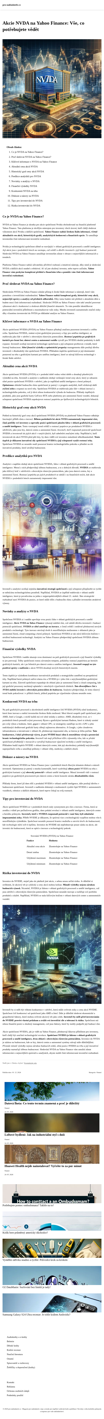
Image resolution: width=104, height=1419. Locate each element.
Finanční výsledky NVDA (24, 186)
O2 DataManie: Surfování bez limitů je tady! (27, 1287)
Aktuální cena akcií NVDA (24, 166)
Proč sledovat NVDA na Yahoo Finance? (31, 157)
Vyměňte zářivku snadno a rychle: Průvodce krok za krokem (35, 1259)
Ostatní (99, 1072)
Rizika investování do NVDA (25, 205)
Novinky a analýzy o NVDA (25, 181)
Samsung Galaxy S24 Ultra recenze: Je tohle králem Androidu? (36, 1314)
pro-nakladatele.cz (12, 5)
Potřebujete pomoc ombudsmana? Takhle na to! (28, 1205)
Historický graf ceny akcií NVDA (27, 171)
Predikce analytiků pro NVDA (26, 176)
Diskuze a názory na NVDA (25, 196)
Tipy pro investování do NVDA (27, 200)
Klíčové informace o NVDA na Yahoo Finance (34, 161)
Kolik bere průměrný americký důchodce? (25, 1232)
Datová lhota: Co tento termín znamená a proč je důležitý (42, 1103)
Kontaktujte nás (30, 1063)
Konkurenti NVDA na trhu (24, 191)
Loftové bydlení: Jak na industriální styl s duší (35, 1134)
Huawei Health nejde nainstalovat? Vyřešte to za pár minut (43, 1166)
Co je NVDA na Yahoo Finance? (27, 152)
